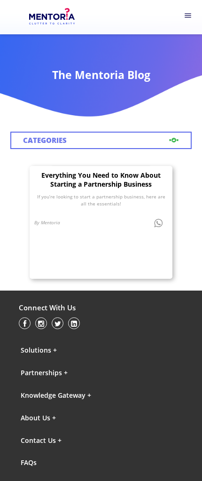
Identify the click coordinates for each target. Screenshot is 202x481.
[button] (61, 350)
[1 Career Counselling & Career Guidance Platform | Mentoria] (58, 17)
